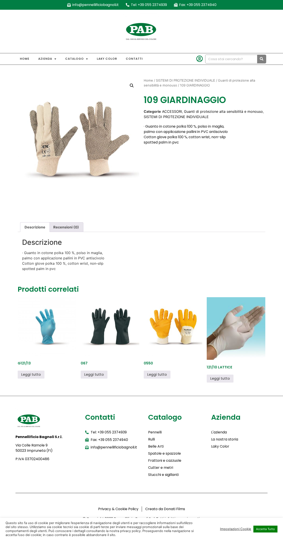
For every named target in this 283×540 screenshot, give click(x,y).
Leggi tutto (31, 374)
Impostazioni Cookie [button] (235, 529)
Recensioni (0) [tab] (66, 227)
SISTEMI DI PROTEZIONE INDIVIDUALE (185, 80)
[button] (132, 86)
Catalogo (74, 59)
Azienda (45, 59)
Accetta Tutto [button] (265, 529)
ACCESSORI (172, 111)
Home (24, 59)
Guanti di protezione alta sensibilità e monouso (223, 111)
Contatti (134, 59)
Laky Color (107, 59)
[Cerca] (261, 59)
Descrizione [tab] (35, 227)
